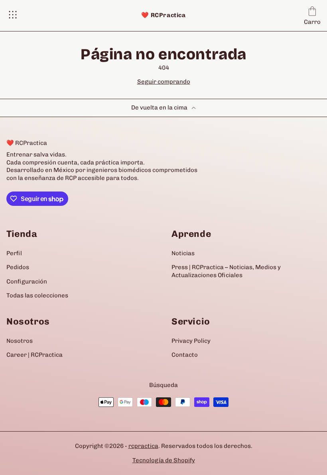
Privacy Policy (191, 340)
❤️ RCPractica (163, 15)
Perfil (14, 253)
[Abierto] (12, 15)
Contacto (184, 354)
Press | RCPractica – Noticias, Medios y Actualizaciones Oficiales (226, 271)
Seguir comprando (163, 81)
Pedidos (17, 267)
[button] (312, 15)
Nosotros (19, 340)
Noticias (183, 253)
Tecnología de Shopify (163, 460)
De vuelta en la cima (159, 107)
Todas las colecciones (37, 295)
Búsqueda (163, 385)
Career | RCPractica (34, 354)
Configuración (26, 281)
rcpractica (143, 446)
